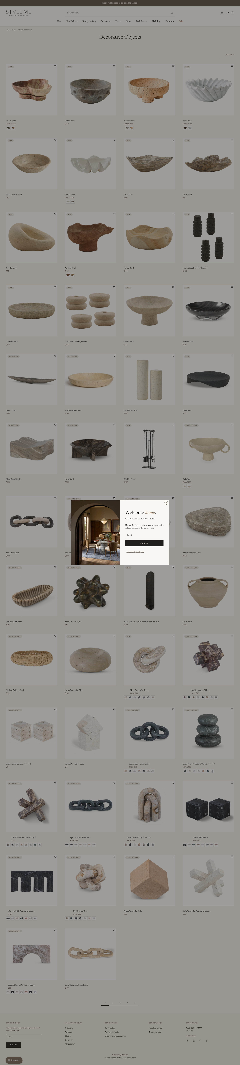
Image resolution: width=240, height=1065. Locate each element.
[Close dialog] (166, 502)
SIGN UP (144, 543)
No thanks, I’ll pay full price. (135, 552)
